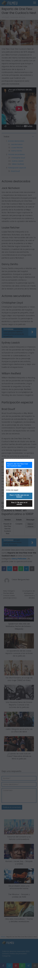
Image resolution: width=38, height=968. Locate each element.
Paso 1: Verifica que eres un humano (19, 496)
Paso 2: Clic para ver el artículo (19, 503)
